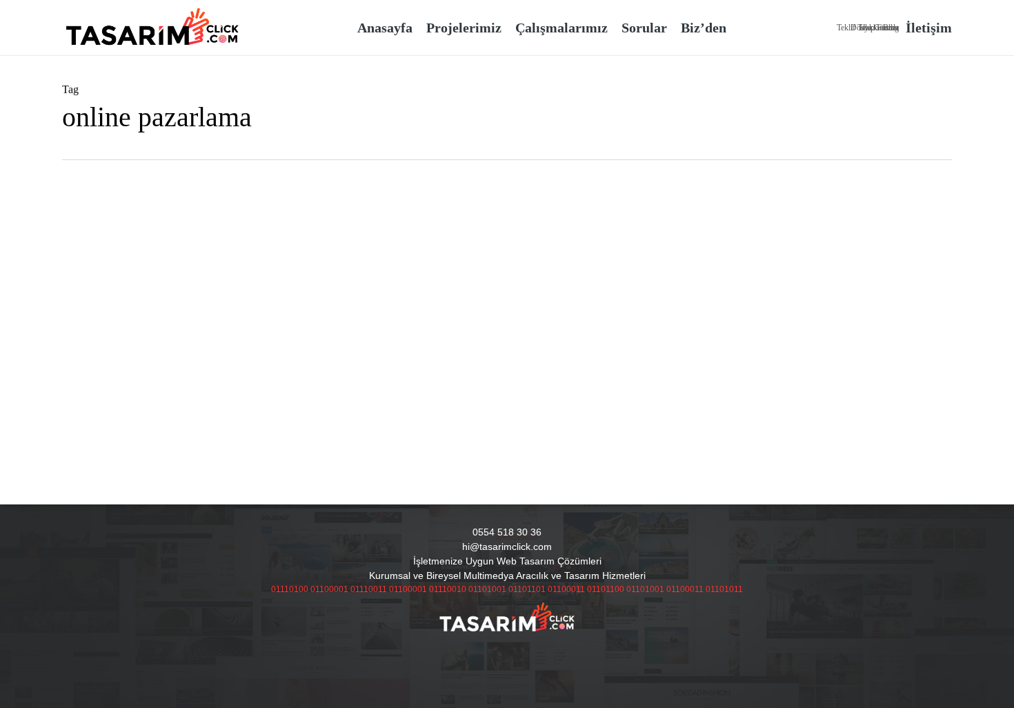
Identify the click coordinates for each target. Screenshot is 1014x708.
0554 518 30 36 (507, 532)
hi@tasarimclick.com (507, 546)
